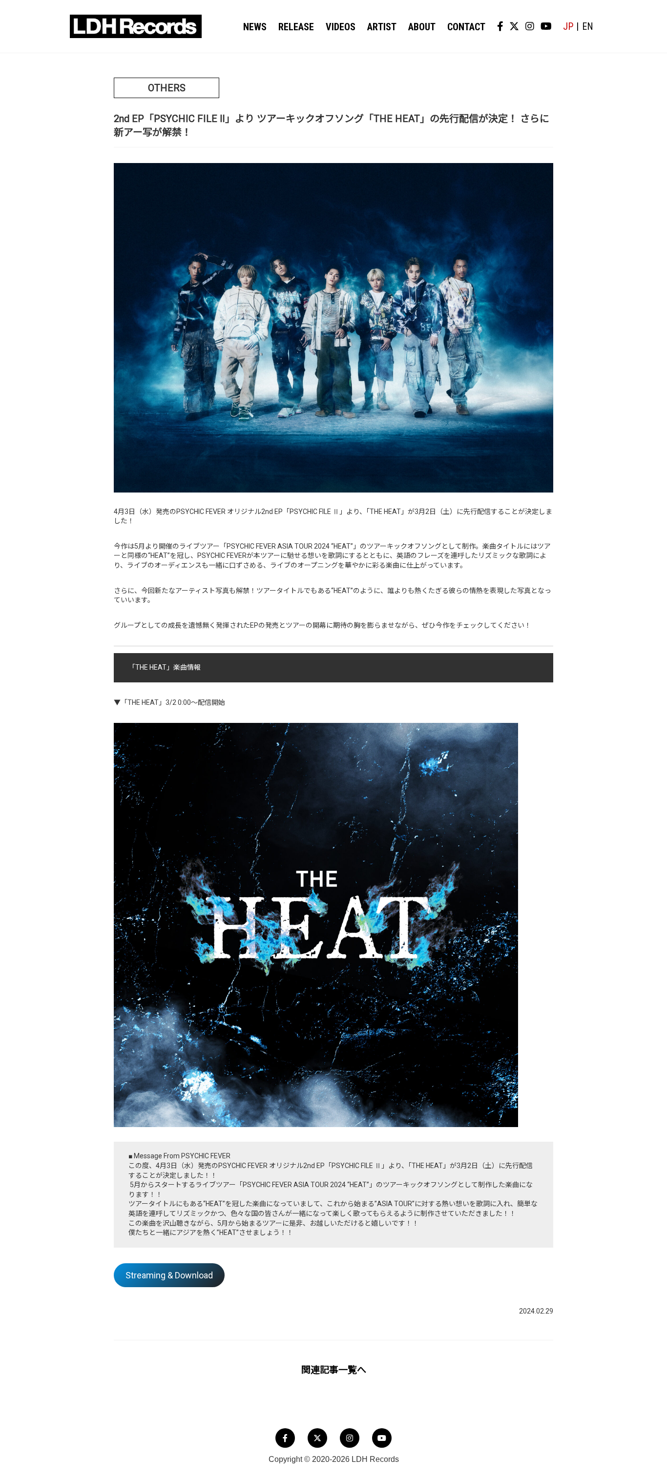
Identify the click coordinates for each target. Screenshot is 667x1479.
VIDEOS (340, 27)
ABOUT (422, 27)
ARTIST (381, 27)
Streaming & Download (169, 1275)
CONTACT (466, 27)
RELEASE (296, 27)
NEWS (255, 27)
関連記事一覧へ (333, 1370)
